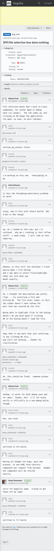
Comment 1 (12, 142)
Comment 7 (12, 288)
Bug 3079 (16, 34)
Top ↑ (5, 542)
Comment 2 (12, 170)
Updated (11, 128)
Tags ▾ (36, 93)
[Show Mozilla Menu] (9, 3)
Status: (13, 79)
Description (12, 101)
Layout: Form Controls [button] (26, 55)
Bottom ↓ (25, 93)
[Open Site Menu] (3, 3)
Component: (11, 55)
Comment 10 (13, 389)
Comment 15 (12, 514)
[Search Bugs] (39, 3)
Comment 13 (12, 456)
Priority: (12, 67)
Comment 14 (12, 483)
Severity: (12, 69)
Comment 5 (12, 224)
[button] (47, 3)
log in (14, 527)
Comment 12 (12, 441)
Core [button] (19, 52)
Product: (12, 52)
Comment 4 (12, 206)
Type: (13, 63)
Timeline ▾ (47, 93)
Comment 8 (12, 328)
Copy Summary (33, 28)
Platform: (12, 58)
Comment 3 (12, 188)
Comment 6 (12, 261)
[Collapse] (49, 100)
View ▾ (48, 28)
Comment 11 (12, 413)
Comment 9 (12, 371)
